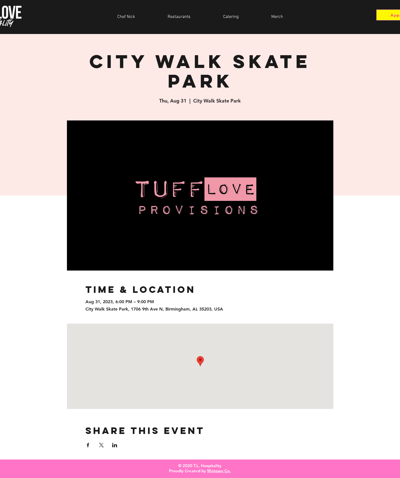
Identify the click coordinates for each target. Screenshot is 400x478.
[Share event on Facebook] (88, 445)
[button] (179, 17)
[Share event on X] (101, 445)
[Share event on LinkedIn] (114, 445)
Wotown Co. (219, 470)
